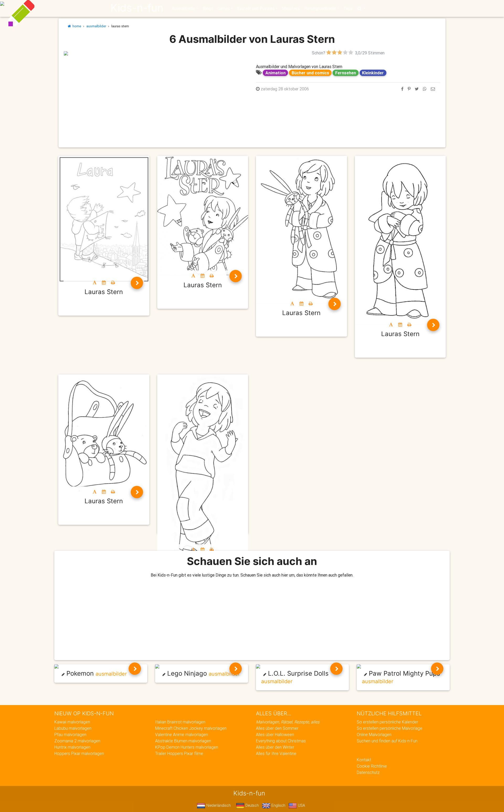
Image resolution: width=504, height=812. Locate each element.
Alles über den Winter (275, 747)
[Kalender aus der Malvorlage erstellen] (104, 282)
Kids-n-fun (137, 8)
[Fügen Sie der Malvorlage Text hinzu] (95, 282)
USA (301, 805)
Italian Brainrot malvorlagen (180, 721)
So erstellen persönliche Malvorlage (389, 728)
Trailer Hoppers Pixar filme (179, 753)
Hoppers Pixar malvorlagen (79, 753)
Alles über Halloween (275, 734)
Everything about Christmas (281, 740)
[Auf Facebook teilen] (402, 89)
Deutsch (251, 805)
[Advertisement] (156, 93)
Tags (348, 8)
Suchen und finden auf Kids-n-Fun (387, 740)
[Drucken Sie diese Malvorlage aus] (113, 282)
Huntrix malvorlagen (72, 747)
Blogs (208, 8)
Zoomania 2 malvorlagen (77, 740)
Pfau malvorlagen (70, 734)
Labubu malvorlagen (72, 728)
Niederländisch (218, 805)
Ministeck (291, 8)
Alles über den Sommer (277, 728)
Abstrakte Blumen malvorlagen (183, 740)
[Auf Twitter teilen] (417, 89)
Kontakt (364, 759)
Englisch (277, 805)
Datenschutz (368, 772)
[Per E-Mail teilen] (433, 89)
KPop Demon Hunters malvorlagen (186, 747)
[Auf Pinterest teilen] (409, 89)
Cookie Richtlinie (372, 766)
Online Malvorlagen (374, 734)
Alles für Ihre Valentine (276, 753)
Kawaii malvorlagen (72, 721)
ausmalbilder (96, 26)
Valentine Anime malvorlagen (181, 734)
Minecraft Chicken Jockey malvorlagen (191, 728)
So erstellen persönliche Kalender (387, 721)
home (76, 26)
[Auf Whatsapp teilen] (425, 89)
